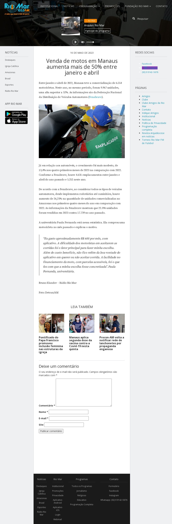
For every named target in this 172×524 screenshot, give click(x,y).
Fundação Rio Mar (137, 6)
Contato (161, 6)
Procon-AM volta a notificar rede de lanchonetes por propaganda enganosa (111, 343)
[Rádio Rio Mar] (17, 4)
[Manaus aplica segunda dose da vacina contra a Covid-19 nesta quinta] (82, 323)
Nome (43, 411)
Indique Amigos (150, 113)
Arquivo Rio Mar (94, 25)
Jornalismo (82, 490)
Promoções (112, 6)
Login (57, 514)
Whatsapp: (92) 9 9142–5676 (113, 500)
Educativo (81, 500)
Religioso (81, 495)
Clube (145, 99)
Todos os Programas (82, 486)
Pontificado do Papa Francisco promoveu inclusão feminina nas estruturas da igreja (51, 345)
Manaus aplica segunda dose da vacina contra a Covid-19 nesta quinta (80, 343)
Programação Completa (81, 504)
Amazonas (10, 72)
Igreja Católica (12, 66)
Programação (88, 6)
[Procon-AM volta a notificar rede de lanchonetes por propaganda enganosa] (112, 323)
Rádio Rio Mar (11, 91)
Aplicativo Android (57, 501)
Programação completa (149, 128)
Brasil (7, 78)
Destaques (10, 60)
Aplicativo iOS (57, 509)
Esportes (9, 84)
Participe (97, 30)
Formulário (114, 486)
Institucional (49, 6)
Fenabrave (95, 97)
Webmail (57, 519)
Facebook (114, 490)
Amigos (146, 96)
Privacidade (57, 495)
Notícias (68, 6)
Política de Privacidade (154, 123)
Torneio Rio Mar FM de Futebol (153, 141)
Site (41, 424)
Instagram (114, 495)
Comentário (47, 405)
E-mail (43, 418)
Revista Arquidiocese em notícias (153, 134)
